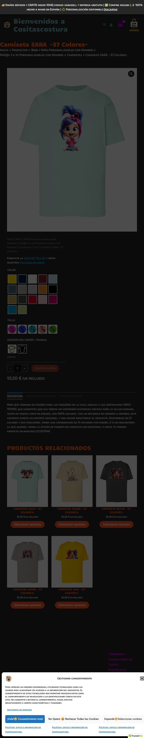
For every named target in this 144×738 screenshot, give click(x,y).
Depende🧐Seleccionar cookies (123, 719)
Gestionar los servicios (19, 709)
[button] (142, 678)
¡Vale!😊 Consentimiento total (25, 719)
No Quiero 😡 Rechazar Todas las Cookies (73, 719)
